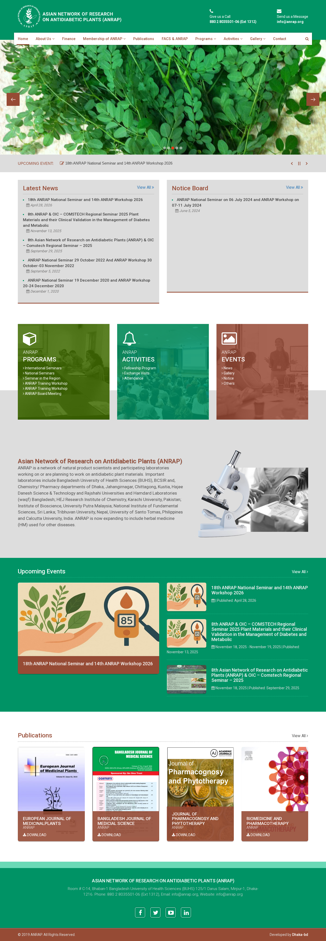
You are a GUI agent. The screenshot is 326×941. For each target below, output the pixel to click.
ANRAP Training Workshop (46, 383)
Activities (231, 39)
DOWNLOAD (36, 835)
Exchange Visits (137, 373)
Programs (204, 39)
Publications (143, 39)
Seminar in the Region (42, 378)
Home (23, 39)
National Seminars (40, 373)
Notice (229, 378)
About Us (43, 39)
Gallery (256, 39)
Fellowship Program (140, 368)
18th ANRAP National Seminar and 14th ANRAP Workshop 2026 (118, 163)
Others (229, 383)
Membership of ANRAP (102, 39)
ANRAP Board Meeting (43, 394)
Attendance (133, 378)
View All (144, 187)
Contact (279, 39)
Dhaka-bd (300, 935)
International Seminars (43, 368)
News (228, 368)
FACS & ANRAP (175, 39)
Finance (68, 39)
